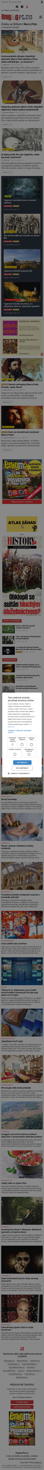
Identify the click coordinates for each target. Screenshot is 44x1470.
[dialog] (22, 735)
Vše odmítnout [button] (22, 768)
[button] (22, 731)
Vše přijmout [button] (22, 762)
